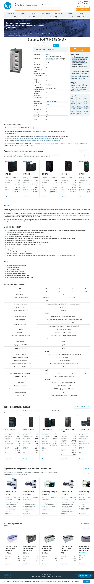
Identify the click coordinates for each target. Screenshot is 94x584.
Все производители (9, 35)
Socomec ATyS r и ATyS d (49, 491)
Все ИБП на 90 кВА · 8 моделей (82, 406)
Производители (46, 14)
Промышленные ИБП (24, 17)
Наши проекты (7, 574)
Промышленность (50, 58)
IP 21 (49, 104)
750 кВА (86, 111)
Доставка (70, 14)
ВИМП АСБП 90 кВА (29, 430)
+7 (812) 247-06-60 (84, 2)
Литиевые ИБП (70, 17)
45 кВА (43, 45)
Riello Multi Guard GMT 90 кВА (67, 431)
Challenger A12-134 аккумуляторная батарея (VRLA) (85, 548)
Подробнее (78, 91)
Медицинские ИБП (11, 17)
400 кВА (73, 108)
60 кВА (49, 45)
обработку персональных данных (53, 581)
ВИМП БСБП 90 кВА (11, 430)
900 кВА (79, 113)
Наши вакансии (7, 577)
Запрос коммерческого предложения (81, 49)
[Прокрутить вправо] (88, 156)
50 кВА (85, 101)
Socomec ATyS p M (66, 491)
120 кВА (79, 103)
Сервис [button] (34, 14)
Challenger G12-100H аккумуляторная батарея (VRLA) (29, 548)
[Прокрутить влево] (84, 156)
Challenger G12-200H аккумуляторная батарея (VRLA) (11, 548)
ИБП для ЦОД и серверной (56, 17)
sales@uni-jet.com (82, 7)
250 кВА (79, 106)
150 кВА (85, 103)
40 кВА (79, 101)
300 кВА (86, 106)
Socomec (85, 17)
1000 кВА (86, 113)
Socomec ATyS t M (28, 491)
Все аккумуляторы (85, 523)
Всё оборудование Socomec (23, 35)
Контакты (81, 14)
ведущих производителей (41, 136)
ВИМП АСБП (45, 174)
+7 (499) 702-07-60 (56, 577)
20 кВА (85, 98)
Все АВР (87, 468)
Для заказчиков (8, 575)
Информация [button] (58, 14)
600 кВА (79, 111)
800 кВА (73, 113)
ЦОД (63, 60)
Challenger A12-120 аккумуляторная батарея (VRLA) (47, 548)
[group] (47, 179)
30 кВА (38, 45)
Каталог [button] (23, 14)
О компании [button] (11, 14)
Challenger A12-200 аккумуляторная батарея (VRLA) (66, 548)
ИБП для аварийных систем (40, 17)
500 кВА (86, 108)
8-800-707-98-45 (84, 4)
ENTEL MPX (26, 174)
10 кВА (72, 98)
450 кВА (79, 108)
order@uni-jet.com (75, 76)
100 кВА (73, 103)
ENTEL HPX (8, 174)
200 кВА (73, 106)
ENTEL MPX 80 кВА (47, 430)
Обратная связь (83, 9)
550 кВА (73, 111)
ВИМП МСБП (64, 174)
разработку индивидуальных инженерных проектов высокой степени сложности (33, 138)
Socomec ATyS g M (10, 491)
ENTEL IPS (82, 174)
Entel (78, 17)
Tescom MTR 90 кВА (85, 430)
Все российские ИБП (84, 151)
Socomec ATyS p (84, 491)
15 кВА (78, 98)
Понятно (86, 581)
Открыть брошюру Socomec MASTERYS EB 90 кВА (17, 128)
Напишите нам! (86, 575)
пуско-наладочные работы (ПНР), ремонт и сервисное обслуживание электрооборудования (37, 140)
